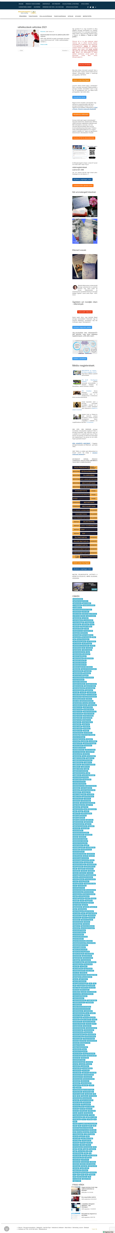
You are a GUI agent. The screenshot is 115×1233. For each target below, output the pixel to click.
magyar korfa (89, 805)
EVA (87, 1151)
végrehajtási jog (76, 650)
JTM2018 (82, 1145)
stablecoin (89, 698)
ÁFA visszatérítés (91, 641)
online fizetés (86, 754)
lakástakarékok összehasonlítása (80, 832)
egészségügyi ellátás (91, 975)
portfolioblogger (92, 741)
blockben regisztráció (86, 1019)
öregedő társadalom (90, 616)
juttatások (93, 898)
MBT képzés (93, 1132)
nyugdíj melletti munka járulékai (80, 771)
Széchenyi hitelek (77, 1098)
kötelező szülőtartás (77, 862)
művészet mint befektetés (79, 781)
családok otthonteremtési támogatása (81, 1006)
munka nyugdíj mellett (86, 788)
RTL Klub (81, 1113)
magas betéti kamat (77, 809)
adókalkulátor (76, 1083)
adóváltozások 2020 (88, 1074)
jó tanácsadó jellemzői (84, 896)
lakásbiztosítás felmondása (79, 854)
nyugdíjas (86, 769)
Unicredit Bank (86, 1091)
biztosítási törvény (77, 1021)
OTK (95, 1119)
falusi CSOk (76, 966)
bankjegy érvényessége (78, 1045)
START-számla (83, 1111)
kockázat (75, 881)
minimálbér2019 (76, 792)
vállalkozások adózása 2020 (79, 662)
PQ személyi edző (77, 1117)
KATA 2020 (89, 1142)
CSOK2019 (82, 1164)
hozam (83, 913)
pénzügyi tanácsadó (77, 713)
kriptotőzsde (91, 871)
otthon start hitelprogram (78, 752)
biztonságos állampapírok (79, 1023)
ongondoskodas (76, 756)
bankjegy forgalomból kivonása (80, 1047)
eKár (94, 983)
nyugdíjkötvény (87, 762)
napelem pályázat (77, 779)
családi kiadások (88, 1011)
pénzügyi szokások (77, 715)
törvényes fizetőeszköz (78, 679)
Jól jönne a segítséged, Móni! (82, 179)
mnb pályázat (76, 790)
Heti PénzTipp (56, 3)
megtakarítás (87, 798)
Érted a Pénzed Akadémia (83, 639)
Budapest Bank (76, 1170)
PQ (83, 1117)
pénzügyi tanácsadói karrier (89, 711)
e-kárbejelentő (81, 985)
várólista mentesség (86, 650)
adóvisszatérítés (88, 1077)
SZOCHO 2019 (76, 1104)
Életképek (37, 7)
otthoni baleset (88, 745)
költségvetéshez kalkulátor (79, 864)
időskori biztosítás (89, 911)
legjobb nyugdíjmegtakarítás (79, 815)
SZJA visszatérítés (86, 1104)
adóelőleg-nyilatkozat (86, 1083)
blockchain (92, 1017)
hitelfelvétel (86, 922)
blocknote (86, 1017)
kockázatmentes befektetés (86, 877)
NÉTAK (75, 1121)
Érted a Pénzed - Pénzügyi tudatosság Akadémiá (84, 108)
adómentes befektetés (89, 1079)
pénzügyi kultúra (77, 722)
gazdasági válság (91, 943)
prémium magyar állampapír (88, 735)
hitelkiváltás (91, 917)
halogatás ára (76, 926)
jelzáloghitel (76, 900)
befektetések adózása (78, 1036)
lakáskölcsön (83, 837)
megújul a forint (76, 796)
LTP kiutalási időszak (78, 1134)
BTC (74, 1174)
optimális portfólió (77, 754)
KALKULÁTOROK (85, 65)
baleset (84, 1049)
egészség (75, 979)
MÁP (94, 1125)
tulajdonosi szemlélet (78, 686)
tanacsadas (83, 692)
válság (87, 652)
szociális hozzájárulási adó (79, 694)
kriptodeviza (82, 873)
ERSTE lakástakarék (78, 1153)
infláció (75, 909)
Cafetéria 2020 (76, 1159)
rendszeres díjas (92, 705)
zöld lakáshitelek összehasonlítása (81, 645)
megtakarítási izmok (77, 798)
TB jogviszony (85, 1096)
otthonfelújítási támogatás (79, 747)
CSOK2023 (92, 1162)
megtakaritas (76, 800)
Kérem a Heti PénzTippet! (81, 80)
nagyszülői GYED (87, 779)
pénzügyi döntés (77, 724)
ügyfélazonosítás (77, 603)
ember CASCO (90, 970)
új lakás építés (85, 611)
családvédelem (89, 1002)
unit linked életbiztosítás (78, 677)
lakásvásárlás (76, 828)
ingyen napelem (76, 905)
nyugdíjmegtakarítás (77, 762)
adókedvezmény (85, 1081)
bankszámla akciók (92, 1040)
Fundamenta (92, 1149)
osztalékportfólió (90, 752)
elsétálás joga (83, 972)
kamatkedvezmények (78, 892)
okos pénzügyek (91, 756)
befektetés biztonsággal (88, 1038)
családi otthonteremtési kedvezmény (81, 1009)
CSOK (81, 1168)
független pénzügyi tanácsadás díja (81, 951)
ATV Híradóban (87, 391)
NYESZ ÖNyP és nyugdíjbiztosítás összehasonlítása (84, 1123)
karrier (74, 885)
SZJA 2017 (75, 1111)
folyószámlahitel (77, 956)
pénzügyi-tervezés (77, 707)
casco (87, 1013)
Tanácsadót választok (85, 312)
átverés (92, 624)
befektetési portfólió (88, 1030)
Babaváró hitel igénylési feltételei (80, 1172)
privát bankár (76, 741)
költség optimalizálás (78, 866)
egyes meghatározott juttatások (80, 983)
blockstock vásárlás (77, 1015)
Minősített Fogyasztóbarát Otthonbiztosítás (82, 1128)
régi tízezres (92, 703)
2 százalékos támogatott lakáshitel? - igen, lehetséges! (88, 1205)
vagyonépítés (88, 671)
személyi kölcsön (77, 696)
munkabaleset (76, 788)
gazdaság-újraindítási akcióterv (80, 945)
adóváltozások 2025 (77, 1074)
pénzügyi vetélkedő (87, 707)
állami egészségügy (86, 637)
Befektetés (87, 16)
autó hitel (75, 1064)
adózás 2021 (85, 1072)
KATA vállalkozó (76, 1140)
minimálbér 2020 (86, 792)
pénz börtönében (88, 732)
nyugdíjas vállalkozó (77, 769)
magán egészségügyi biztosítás (87, 803)
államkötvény (84, 633)
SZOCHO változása (77, 1102)
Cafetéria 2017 (85, 1162)
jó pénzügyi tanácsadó (78, 898)
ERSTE (86, 1153)
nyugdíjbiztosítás (85, 766)
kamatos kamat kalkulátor (79, 890)
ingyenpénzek (89, 900)
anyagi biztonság (77, 1070)
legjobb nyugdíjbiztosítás (78, 820)
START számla (91, 1111)
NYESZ (74, 1125)
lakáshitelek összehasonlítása (80, 843)
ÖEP (74, 639)
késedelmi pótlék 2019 (90, 866)
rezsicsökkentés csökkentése (80, 705)
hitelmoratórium (76, 917)
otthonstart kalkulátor (78, 745)
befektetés (75, 1040)
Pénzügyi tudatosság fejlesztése (80, 1115)
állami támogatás (77, 635)
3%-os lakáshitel (77, 1179)
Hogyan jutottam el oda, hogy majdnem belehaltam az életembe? (89, 1188)
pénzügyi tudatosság (88, 709)
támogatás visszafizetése (79, 684)
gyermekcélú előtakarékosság (80, 936)
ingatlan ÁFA (93, 907)
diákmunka (75, 989)
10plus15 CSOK (76, 1181)
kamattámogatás (82, 885)
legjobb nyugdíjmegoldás (78, 817)
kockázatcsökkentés (90, 879)
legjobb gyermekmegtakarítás (80, 826)
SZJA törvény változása (78, 1106)
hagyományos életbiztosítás (87, 926)
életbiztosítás (85, 624)
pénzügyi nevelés (77, 720)
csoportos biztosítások (78, 998)
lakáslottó (75, 837)
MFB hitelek (85, 1132)
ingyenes (91, 902)
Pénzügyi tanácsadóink (33, 3)
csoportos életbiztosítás (87, 994)
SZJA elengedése (90, 1106)
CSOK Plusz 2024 (92, 1166)
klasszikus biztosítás (84, 881)
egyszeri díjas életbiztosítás (79, 981)
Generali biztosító (88, 1147)
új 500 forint (85, 614)
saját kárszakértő (77, 703)
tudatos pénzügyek (90, 688)
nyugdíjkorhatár (76, 764)
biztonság (89, 1023)
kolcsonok (75, 877)
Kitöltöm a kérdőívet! (79, 358)
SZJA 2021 (75, 1108)
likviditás (81, 811)
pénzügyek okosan (77, 730)
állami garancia (76, 637)
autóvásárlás (89, 1062)
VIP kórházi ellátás (77, 1091)
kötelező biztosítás (88, 862)
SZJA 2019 (89, 1108)
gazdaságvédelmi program (79, 943)
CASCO (86, 1168)
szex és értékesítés (91, 694)
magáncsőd (76, 803)
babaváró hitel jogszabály (89, 1053)
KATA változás (76, 1138)
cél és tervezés (76, 994)
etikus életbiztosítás (77, 968)
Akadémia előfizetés (80, 114)
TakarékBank (88, 1094)
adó (74, 1087)
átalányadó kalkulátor (78, 628)
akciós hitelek (86, 1070)
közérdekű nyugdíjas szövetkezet (80, 858)
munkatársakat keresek (78, 786)
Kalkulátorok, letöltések (71, 3)
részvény (85, 703)
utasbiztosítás (87, 673)
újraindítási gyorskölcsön (89, 605)
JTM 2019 (88, 1145)
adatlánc (79, 1087)
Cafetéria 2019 (85, 1159)
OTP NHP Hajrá (76, 1119)
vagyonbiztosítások (77, 673)
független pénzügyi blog (78, 953)
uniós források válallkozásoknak (80, 675)
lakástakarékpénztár (78, 830)
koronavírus (90, 873)
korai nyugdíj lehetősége (78, 875)
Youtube (96, 7)
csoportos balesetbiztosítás (79, 1000)
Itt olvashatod (90, 422)
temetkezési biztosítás (78, 690)
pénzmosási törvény (77, 732)
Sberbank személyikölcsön (87, 1100)
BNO (87, 1174)
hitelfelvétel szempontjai (87, 919)
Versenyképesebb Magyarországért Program (83, 1089)
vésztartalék (89, 648)
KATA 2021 (82, 1142)
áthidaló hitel (76, 626)
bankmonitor (76, 1043)
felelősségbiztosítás (77, 964)
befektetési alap (91, 1034)
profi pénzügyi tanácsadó (78, 739)
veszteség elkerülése (78, 671)
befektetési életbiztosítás (78, 1028)
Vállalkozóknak (46, 16)
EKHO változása (77, 1155)
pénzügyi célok (85, 724)
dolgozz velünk (76, 987)
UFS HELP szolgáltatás (78, 1094)
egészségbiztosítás (87, 977)
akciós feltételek (77, 1072)
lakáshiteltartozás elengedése (80, 839)
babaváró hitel (76, 1057)
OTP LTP (84, 1119)
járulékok (87, 898)
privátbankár (89, 739)
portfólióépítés (84, 741)
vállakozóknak (76, 669)
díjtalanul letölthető (90, 985)
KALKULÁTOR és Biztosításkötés (83, 138)
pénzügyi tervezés (77, 711)
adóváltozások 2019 (77, 1077)
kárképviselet (90, 868)
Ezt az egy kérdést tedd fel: (89, 1197)
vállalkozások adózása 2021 (79, 660)
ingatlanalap (86, 907)
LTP (85, 1134)
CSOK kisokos (76, 1166)
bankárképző (83, 1040)
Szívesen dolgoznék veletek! (82, 327)
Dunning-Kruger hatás (78, 1157)
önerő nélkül (85, 618)
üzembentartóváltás (77, 599)
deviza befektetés (92, 992)
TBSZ (78, 1096)
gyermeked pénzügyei (78, 934)
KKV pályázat (91, 1134)
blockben (94, 1019)
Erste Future (81, 1151)
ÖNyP (94, 637)
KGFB (87, 1136)
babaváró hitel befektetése (79, 1055)
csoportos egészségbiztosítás (80, 996)
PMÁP (87, 1117)
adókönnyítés (76, 1081)
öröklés (82, 616)
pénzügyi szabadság (88, 715)
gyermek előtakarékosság (79, 941)
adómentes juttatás (77, 1079)
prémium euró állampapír (78, 737)
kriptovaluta (84, 871)
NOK (79, 1125)
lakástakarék (89, 834)
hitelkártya (84, 917)
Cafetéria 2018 (76, 1162)
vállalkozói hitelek (89, 658)
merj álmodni (90, 794)
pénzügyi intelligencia (87, 722)
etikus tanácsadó (88, 968)
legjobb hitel (88, 824)
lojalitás (75, 811)
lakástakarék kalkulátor (78, 834)
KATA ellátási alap (86, 1140)
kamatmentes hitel (91, 890)
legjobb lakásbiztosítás (78, 824)
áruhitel (86, 628)
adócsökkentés (76, 1085)
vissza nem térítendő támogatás (89, 669)
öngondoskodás (76, 618)
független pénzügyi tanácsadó (80, 949)
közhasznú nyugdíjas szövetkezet (80, 860)
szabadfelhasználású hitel (79, 698)
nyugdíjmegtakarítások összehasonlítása (82, 760)
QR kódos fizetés (88, 1113)
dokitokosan (84, 987)
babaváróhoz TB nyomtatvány (80, 1051)
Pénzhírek (23, 16)
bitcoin (94, 1023)
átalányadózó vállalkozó (86, 626)
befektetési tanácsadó (91, 1028)
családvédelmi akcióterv (78, 1002)
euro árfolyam (83, 966)
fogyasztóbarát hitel (86, 956)
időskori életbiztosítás (78, 911)
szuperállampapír (91, 692)
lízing (85, 809)
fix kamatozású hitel (85, 960)
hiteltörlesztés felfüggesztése (79, 915)
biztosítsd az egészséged (89, 1021)
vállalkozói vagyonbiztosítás (79, 656)
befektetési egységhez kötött (79, 1034)
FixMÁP (75, 1151)
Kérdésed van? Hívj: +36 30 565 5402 (53, 7)
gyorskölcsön (76, 928)
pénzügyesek (87, 728)
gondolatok (89, 941)
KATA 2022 (75, 1142)
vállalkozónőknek (77, 654)
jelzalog (82, 900)
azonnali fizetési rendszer (79, 1060)
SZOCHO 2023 (87, 1102)
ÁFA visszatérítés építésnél (79, 641)
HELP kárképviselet (77, 1147)
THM (74, 1096)
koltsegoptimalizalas (90, 875)
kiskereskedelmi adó (78, 883)
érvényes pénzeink (88, 620)
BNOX (82, 1174)
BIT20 (74, 1176)
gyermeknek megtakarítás (79, 932)
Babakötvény (93, 1172)
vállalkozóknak (86, 654)
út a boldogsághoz (77, 605)
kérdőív (75, 868)
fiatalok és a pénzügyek (78, 962)
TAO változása (93, 1096)
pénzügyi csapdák (77, 726)
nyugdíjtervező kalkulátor (79, 758)
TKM (94, 1094)
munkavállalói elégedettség (79, 783)
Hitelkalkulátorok (72, 7)
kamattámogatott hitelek (78, 887)
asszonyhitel (82, 1064)
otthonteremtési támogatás (89, 743)
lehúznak (86, 811)
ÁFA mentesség (76, 643)
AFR (89, 1176)
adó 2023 (91, 1085)
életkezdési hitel (76, 624)
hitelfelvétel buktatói (77, 922)
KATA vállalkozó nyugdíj (87, 1138)
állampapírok (76, 633)
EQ (90, 1153)
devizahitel (83, 992)
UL (92, 1091)
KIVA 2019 (82, 1136)
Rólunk (21, 3)
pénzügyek (86, 730)
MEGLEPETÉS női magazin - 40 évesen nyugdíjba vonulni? (89, 371)
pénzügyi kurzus (86, 720)
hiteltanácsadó (91, 915)
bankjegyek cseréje (85, 1043)
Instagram (93, 7)
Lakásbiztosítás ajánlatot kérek (83, 185)
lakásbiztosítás (90, 854)
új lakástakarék (76, 611)
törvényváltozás (89, 677)
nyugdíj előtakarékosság (78, 773)
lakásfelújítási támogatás (78, 847)
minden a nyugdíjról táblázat (79, 794)
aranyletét (89, 1064)
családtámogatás (77, 1004)
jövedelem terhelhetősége (89, 894)
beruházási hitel (87, 1026)
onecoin (84, 756)
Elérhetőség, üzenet (25, 7)
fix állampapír (76, 960)
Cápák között (88, 1157)
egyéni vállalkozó (83, 979)
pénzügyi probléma (77, 718)
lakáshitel (86, 845)
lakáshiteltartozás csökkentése (80, 841)
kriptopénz (75, 873)
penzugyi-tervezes (77, 743)
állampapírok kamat (77, 630)
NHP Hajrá (84, 1125)
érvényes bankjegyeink (78, 622)
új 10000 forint (93, 614)
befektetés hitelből (77, 1038)
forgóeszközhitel (89, 953)
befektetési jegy (88, 1032)
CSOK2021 (75, 1164)
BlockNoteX (84, 1170)
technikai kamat (88, 690)
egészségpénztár (77, 977)
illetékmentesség (82, 909)
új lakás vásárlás (77, 614)
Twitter (91, 7)
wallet (83, 648)
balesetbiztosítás (77, 1049)
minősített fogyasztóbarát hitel (88, 790)
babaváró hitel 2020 (91, 1055)
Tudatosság (33, 16)
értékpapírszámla (89, 622)
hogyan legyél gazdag (91, 913)
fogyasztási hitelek (77, 958)
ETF (91, 1151)
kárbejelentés (76, 871)
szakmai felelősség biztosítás (89, 696)
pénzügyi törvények (77, 709)
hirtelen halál (86, 924)
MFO (74, 1132)
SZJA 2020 (82, 1108)
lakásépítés (91, 826)
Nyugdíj (78, 16)
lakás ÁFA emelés (77, 856)
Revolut (75, 1113)
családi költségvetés (78, 1011)
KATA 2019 (75, 1145)
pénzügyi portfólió (88, 718)
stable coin (75, 701)
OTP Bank (90, 1119)
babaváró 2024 (85, 1057)
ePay (90, 983)
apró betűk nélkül (77, 1068)
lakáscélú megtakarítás (78, 851)
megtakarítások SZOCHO (87, 796)
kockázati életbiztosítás (78, 879)
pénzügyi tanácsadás (89, 713)
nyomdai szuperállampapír (89, 775)
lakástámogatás (85, 828)
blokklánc (93, 1013)
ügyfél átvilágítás (86, 603)
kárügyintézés (82, 868)
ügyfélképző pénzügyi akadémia (80, 601)
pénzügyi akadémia (77, 728)
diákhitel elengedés (84, 989)
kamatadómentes (77, 894)
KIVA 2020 (75, 1136)
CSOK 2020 (75, 1168)
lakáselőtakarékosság (86, 849)
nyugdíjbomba (76, 766)
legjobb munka (89, 820)
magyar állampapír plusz (78, 805)
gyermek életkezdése (78, 939)
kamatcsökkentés (89, 892)
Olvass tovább (43, 44)
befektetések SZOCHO (90, 1036)
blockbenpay (76, 1019)
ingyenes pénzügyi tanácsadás (80, 902)
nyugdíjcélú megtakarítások (88, 764)
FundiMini (86, 1149)
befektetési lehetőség (78, 1032)
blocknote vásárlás (77, 1017)
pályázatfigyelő (76, 735)
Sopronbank (76, 1100)
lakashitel (92, 856)
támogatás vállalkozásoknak (79, 682)
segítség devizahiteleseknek (86, 701)
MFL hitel (79, 1132)
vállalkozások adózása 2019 (79, 665)
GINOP (74, 1149)
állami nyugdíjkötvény (88, 635)
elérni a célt (75, 972)
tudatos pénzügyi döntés (78, 688)
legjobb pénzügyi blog (86, 813)
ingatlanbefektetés (77, 907)
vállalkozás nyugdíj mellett (79, 667)
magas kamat (76, 807)
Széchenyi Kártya (87, 1098)
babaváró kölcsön (77, 1053)
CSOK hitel (84, 1166)
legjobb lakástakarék (78, 822)
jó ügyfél (75, 896)
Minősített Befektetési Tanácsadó (80, 1130)
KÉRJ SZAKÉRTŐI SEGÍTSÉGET (81, 443)
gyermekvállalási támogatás (87, 928)
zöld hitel (93, 645)
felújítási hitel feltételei (91, 962)
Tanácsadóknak (60, 16)
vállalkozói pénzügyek (78, 658)
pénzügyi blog (86, 726)
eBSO (74, 985)
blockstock (86, 1015)
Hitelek (70, 16)
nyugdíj (87, 773)
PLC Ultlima (93, 1117)
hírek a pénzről (76, 913)
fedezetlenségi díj (88, 964)
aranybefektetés (84, 1066)
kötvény (92, 860)
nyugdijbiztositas (77, 775)
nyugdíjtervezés (90, 758)
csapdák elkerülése (92, 1000)
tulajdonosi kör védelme (90, 686)
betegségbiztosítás (77, 1026)
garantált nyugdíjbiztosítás (79, 947)
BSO (78, 1174)
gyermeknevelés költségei (79, 930)
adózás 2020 (93, 1072)
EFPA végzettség (92, 1155)
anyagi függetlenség (87, 1068)
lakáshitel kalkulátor (77, 845)
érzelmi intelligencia (77, 620)
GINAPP (80, 1149)
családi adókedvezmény (78, 1013)
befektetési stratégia (78, 1030)
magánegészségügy (85, 800)
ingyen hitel (84, 905)
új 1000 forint (76, 616)
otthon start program (90, 749)
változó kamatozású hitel (78, 652)
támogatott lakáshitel (91, 684)
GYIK (95, 1147)
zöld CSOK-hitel (76, 648)
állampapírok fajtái (88, 630)
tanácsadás (76, 692)
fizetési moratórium (88, 958)
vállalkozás (89, 667)
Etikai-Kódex (85, 3)
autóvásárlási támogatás (78, 1062)
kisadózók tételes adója (89, 883)
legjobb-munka (76, 813)
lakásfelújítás (76, 849)
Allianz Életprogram (82, 1176)
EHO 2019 (84, 1155)
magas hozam (84, 807)
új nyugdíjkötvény (77, 607)
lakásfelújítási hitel (90, 847)
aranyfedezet (76, 1066)
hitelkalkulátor (76, 919)
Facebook (88, 7)
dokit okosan (92, 987)
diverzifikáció (76, 992)
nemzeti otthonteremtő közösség (80, 777)
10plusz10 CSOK (86, 1179)
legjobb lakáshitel (88, 822)
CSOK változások (91, 1164)
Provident (92, 1115)
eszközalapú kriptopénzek (79, 970)
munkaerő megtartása (91, 786)
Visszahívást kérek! (79, 97)
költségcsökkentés (91, 864)
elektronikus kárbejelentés (79, 975)
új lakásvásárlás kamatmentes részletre (82, 609)
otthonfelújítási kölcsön (78, 749)
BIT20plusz (92, 1174)
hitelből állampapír (77, 924)
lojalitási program (92, 809)
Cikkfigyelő (46, 3)
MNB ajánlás (93, 1130)
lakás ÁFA (85, 856)
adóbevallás (84, 1085)
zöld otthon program (86, 643)
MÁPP (90, 1125)
